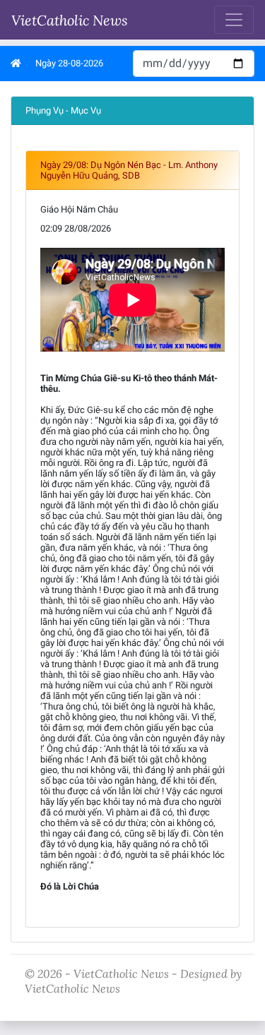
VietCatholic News (69, 20)
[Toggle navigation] (234, 20)
